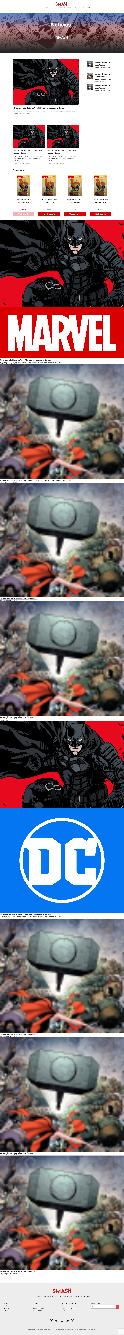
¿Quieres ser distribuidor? (69, 1308)
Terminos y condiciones (39, 1305)
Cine (41, 7)
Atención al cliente (69, 1303)
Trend (75, 7)
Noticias (6, 1308)
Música (69, 7)
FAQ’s (63, 1310)
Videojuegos (61, 7)
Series (53, 7)
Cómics (47, 7)
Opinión (82, 7)
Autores (6, 1310)
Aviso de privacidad (38, 1308)
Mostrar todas (105, 170)
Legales (36, 1303)
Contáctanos (65, 1305)
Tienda (88, 7)
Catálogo (6, 1305)
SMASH (6, 1303)
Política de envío (37, 1310)
